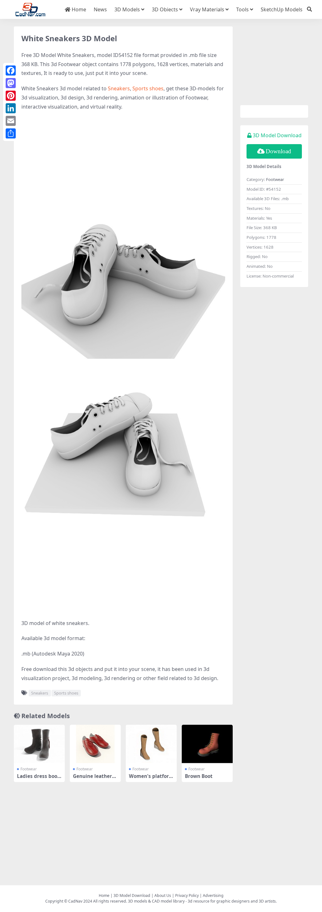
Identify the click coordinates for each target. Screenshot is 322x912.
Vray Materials (207, 9)
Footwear (28, 769)
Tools (242, 9)
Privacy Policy (187, 895)
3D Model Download (132, 895)
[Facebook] (10, 70)
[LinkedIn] (10, 108)
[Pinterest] (10, 95)
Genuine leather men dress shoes (93, 779)
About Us (162, 895)
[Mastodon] (10, 83)
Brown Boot (199, 776)
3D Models (127, 9)
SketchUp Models (282, 9)
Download (278, 151)
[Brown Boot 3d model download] (207, 744)
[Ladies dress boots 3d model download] (39, 744)
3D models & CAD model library (156, 901)
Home (78, 9)
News (100, 9)
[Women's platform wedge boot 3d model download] (151, 744)
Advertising (213, 895)
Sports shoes (148, 88)
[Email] (10, 121)
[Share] (10, 133)
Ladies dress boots (38, 779)
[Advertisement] (123, 162)
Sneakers (119, 88)
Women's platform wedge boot (151, 779)
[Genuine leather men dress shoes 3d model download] (95, 744)
